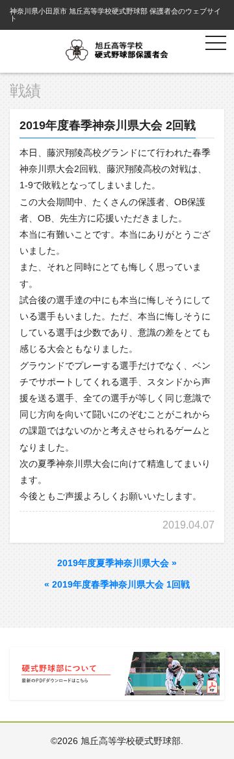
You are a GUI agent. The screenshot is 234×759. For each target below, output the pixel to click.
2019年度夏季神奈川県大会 (117, 563)
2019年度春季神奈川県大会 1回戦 (117, 584)
